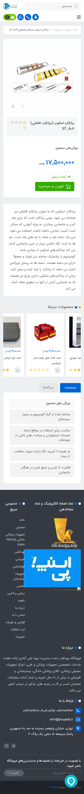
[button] (35, 17)
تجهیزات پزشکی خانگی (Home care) (15, 539)
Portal (53, 787)
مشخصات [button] (70, 387)
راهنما (21, 600)
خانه (22, 520)
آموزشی (20, 559)
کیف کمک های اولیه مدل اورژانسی (64, 360)
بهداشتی (19, 551)
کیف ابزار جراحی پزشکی (25, 358)
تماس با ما (18, 615)
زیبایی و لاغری (16, 593)
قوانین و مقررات (15, 622)
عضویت (14, 772)
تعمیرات (20, 636)
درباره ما (20, 607)
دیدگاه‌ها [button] (48, 387)
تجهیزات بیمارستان (19, 576)
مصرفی (20, 527)
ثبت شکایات (17, 629)
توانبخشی (19, 566)
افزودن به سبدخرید (52, 186)
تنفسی (21, 586)
